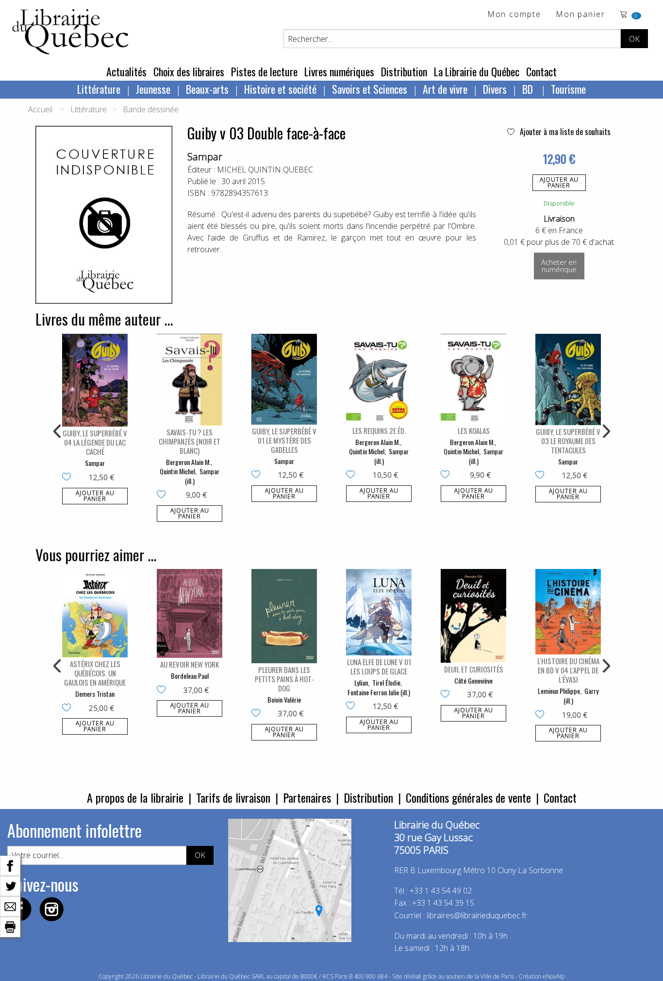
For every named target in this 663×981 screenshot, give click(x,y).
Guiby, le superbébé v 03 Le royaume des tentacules (568, 440)
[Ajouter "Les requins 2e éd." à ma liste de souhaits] (352, 475)
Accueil (40, 109)
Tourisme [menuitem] (568, 89)
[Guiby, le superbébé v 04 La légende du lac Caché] (95, 380)
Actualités (126, 71)
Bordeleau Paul (190, 676)
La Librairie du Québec (476, 71)
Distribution (404, 71)
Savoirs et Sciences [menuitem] (369, 89)
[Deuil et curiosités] (473, 616)
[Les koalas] (473, 379)
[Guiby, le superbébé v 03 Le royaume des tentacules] (568, 379)
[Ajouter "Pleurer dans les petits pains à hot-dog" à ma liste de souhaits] (258, 713)
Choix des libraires (188, 71)
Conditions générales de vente (468, 797)
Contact (541, 71)
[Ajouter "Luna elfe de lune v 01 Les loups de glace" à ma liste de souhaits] (352, 706)
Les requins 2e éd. (379, 430)
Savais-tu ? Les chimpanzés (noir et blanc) (189, 441)
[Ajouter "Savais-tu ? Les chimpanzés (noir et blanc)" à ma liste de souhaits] (163, 495)
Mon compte (514, 14)
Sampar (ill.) (202, 476)
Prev (58, 431)
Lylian (361, 682)
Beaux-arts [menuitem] (207, 89)
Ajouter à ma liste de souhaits (564, 132)
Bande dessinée (151, 109)
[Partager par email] (10, 905)
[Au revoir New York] (189, 613)
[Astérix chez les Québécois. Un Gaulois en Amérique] (95, 613)
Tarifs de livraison (233, 797)
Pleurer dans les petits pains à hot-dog (284, 678)
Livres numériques (339, 71)
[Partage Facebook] (10, 865)
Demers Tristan (95, 693)
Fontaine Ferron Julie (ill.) (379, 692)
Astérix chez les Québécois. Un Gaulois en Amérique (95, 673)
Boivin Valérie (284, 699)
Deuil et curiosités (473, 669)
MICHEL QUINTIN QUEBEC (265, 169)
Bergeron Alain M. (188, 462)
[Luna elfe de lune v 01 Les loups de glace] (379, 612)
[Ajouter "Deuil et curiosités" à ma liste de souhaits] (447, 694)
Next (605, 431)
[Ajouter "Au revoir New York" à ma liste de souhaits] (163, 690)
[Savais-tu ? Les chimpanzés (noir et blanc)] (189, 380)
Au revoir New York (189, 664)
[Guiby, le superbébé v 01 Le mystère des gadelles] (284, 379)
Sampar (204, 156)
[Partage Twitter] (10, 885)
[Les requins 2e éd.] (379, 379)
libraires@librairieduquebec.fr (477, 915)
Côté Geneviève (473, 680)
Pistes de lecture (264, 71)
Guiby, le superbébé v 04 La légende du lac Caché (95, 442)
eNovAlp (553, 976)
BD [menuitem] (528, 89)
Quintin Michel (177, 471)
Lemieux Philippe (559, 691)
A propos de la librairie (135, 797)
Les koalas (474, 430)
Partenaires (307, 797)
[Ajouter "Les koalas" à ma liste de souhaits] (447, 475)
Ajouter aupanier (559, 182)
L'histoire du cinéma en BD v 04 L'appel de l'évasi (568, 670)
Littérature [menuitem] (98, 89)
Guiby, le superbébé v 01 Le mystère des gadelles (284, 440)
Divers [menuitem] (495, 89)
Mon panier (580, 14)
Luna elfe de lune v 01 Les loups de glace (379, 666)
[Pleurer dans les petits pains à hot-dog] (284, 616)
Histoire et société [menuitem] (280, 89)
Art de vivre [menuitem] (445, 89)
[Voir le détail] (95, 380)
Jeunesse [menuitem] (153, 89)
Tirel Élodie (386, 682)
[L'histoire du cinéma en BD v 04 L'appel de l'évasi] (568, 611)
